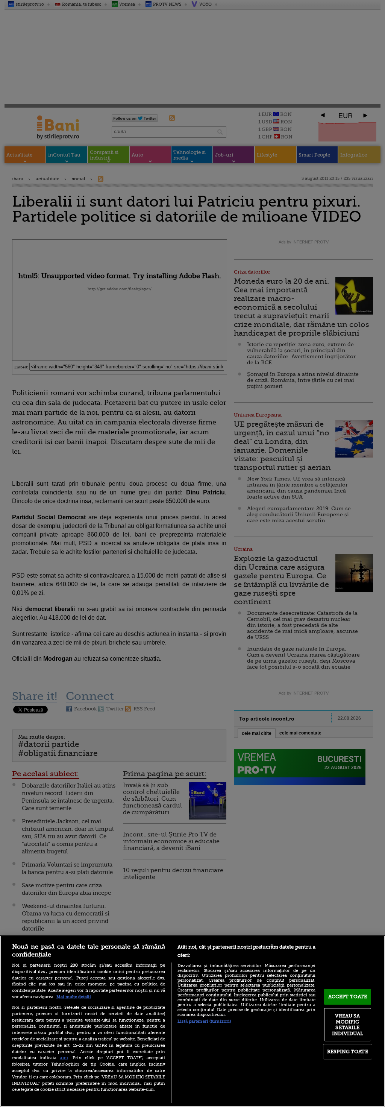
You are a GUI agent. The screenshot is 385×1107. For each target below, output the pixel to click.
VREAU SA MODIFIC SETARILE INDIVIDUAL (347, 1024)
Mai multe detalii (73, 996)
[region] (192, 1021)
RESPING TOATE (347, 1051)
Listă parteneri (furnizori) (204, 1021)
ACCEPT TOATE (347, 996)
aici (64, 1057)
